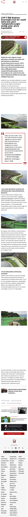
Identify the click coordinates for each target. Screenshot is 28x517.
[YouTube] (15, 448)
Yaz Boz (12, 461)
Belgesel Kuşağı (14, 475)
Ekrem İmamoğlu (13, 157)
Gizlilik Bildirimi (14, 508)
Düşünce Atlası (14, 458)
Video (2, 456)
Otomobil (3, 481)
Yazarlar (3, 490)
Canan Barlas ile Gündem (14, 467)
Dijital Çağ (13, 485)
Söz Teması (13, 479)
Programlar (13, 456)
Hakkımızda (13, 511)
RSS (11, 494)
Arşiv (11, 504)
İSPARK (20, 89)
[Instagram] (12, 448)
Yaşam (3, 469)
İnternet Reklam (14, 492)
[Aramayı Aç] (23, 2)
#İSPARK (3, 403)
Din (2, 483)
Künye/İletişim (14, 498)
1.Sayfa (12, 490)
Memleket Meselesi (14, 471)
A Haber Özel (5, 461)
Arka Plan (12, 469)
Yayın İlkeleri (13, 513)
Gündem (3, 463)
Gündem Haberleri (9, 13)
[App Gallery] (21, 429)
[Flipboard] (19, 448)
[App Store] (7, 429)
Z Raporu (12, 487)
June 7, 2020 (9, 161)
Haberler (2, 13)
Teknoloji (3, 479)
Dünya (3, 471)
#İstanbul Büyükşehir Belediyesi (14, 403)
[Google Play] (15, 429)
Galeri (2, 492)
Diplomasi (12, 477)
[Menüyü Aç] (26, 2)
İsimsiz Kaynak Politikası (14, 515)
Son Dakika (4, 467)
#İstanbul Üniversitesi (16, 400)
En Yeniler (4, 494)
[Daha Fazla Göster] (26, 32)
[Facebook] (5, 448)
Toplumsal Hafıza (14, 465)
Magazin (3, 475)
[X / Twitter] (8, 448)
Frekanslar (13, 502)
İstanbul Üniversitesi (11, 149)
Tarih (2, 485)
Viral (2, 477)
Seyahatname (14, 473)
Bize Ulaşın (13, 496)
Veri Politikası (14, 500)
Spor (2, 473)
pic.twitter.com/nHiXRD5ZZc (13, 154)
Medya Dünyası (14, 481)
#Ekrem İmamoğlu (6, 400)
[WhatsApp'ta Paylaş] (23, 32)
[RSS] (22, 448)
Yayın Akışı (13, 506)
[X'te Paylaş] (21, 32)
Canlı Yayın (4, 458)
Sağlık (2, 487)
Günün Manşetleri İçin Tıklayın (14, 433)
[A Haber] (14, 1)
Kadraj (12, 463)
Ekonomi (3, 465)
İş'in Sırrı (12, 483)
